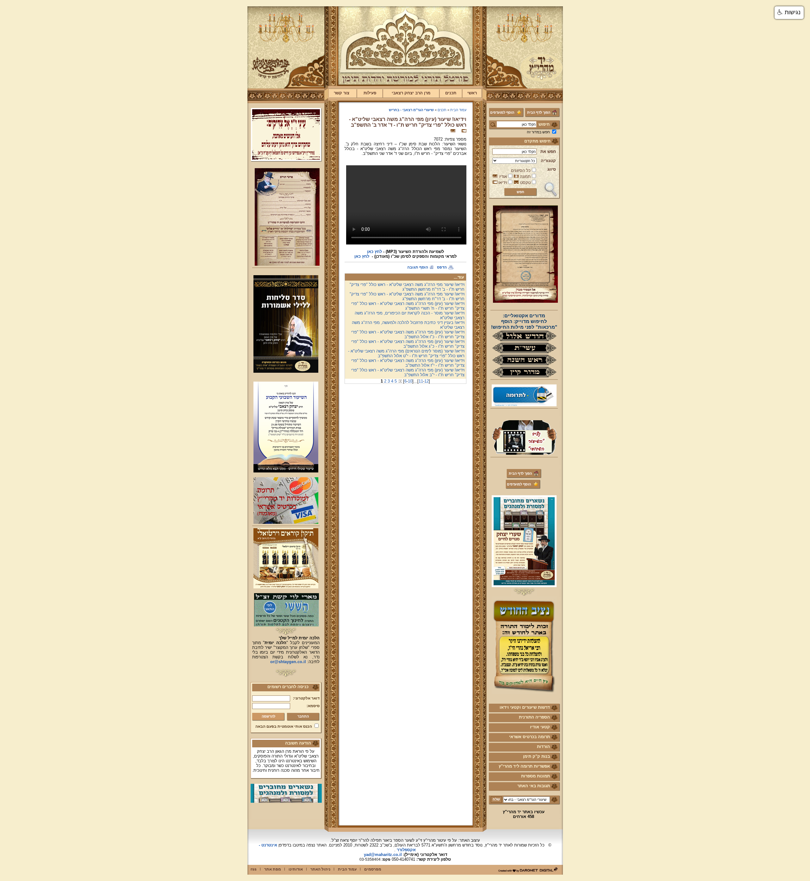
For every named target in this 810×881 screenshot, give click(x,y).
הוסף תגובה (417, 267)
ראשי (472, 93)
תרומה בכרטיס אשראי (529, 736)
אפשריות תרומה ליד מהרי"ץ (524, 766)
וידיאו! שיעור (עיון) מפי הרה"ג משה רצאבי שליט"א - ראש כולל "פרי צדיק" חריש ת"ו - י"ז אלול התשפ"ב (407, 363)
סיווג (551, 169)
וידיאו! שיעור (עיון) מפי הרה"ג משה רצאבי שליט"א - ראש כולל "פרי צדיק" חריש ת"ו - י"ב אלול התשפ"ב (407, 372)
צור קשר (341, 93)
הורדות (543, 746)
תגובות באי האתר (533, 785)
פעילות (370, 93)
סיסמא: (313, 706)
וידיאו (502, 182)
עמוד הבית (458, 110)
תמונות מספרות (535, 776)
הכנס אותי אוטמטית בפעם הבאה (283, 726)
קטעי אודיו (540, 727)
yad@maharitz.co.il (383, 854)
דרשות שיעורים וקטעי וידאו (525, 707)
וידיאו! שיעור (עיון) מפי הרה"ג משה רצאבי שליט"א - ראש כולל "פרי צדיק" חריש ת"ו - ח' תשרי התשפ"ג (407, 306)
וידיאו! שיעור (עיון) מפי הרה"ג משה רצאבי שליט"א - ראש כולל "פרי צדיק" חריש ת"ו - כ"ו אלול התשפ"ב (407, 334)
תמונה (525, 176)
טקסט (525, 182)
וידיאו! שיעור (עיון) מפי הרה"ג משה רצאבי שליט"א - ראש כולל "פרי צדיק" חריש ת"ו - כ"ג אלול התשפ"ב (407, 344)
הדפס (442, 267)
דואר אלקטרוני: (306, 698)
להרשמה (268, 716)
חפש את (548, 151)
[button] (789, 12)
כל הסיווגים (521, 170)
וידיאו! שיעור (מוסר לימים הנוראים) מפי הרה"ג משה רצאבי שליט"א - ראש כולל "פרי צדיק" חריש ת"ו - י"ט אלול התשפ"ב (406, 353)
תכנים (450, 93)
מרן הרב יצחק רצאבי (411, 93)
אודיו (503, 176)
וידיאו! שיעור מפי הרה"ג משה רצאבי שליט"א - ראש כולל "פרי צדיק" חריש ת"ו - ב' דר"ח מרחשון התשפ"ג (407, 287)
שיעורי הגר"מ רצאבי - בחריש (411, 110)
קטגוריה (548, 160)
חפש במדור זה (538, 132)
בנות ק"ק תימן (536, 756)
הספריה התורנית (534, 717)
